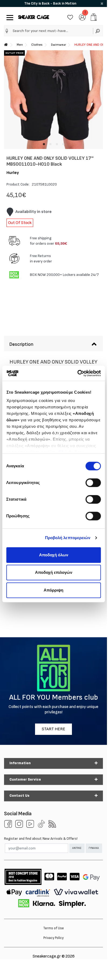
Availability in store (33, 211)
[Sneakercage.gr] (33, 17)
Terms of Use (53, 928)
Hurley (12, 172)
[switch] (93, 482)
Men (20, 45)
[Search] (98, 30)
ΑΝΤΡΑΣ (76, 848)
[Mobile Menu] (8, 17)
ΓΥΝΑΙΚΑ (94, 848)
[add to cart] (93, 17)
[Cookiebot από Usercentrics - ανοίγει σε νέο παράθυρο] (77, 373)
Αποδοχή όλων (53, 555)
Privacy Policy (53, 938)
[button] (6, 31)
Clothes (37, 45)
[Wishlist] (70, 16)
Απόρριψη (53, 590)
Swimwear (58, 45)
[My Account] (82, 16)
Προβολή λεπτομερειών (68, 537)
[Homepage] (6, 45)
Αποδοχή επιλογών (53, 572)
